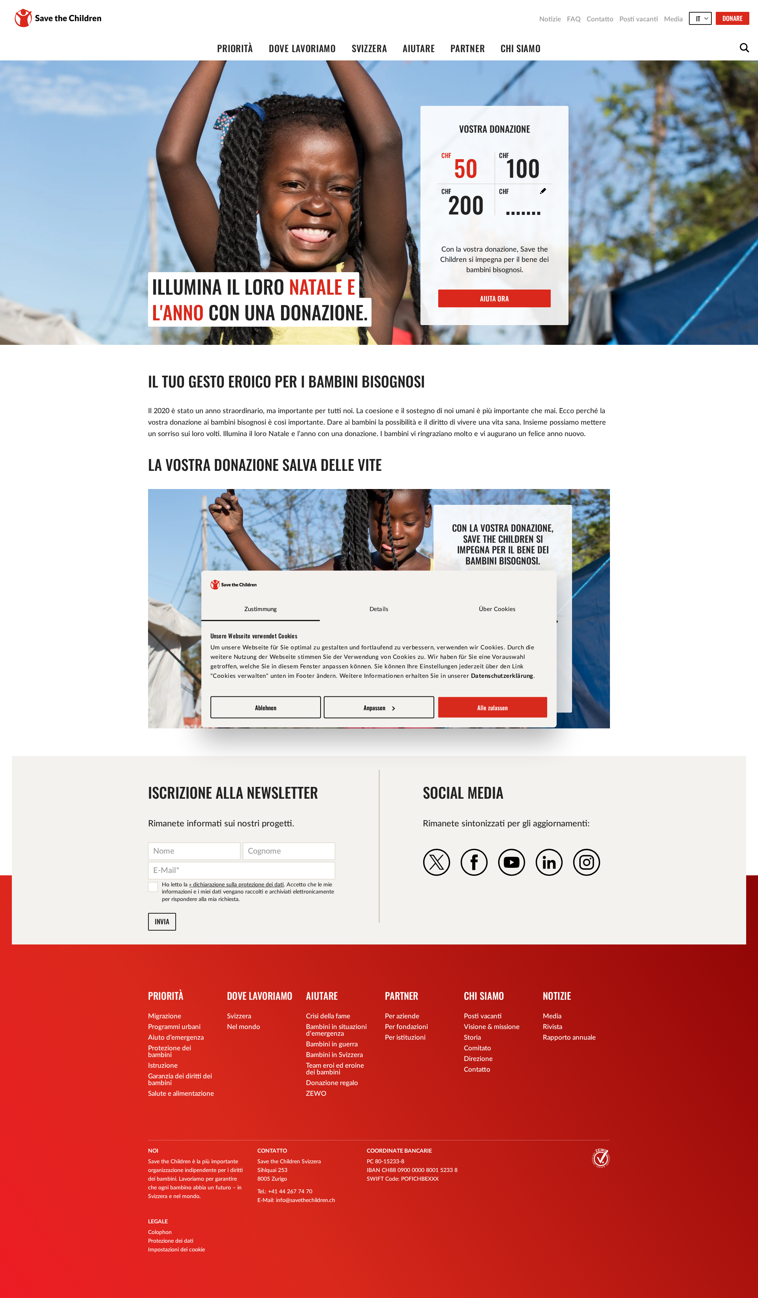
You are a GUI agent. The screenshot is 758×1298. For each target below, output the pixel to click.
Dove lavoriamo (302, 48)
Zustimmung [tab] (260, 609)
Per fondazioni (406, 1026)
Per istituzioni (405, 1037)
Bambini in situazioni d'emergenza (336, 1030)
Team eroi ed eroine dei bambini (335, 1069)
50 (459, 165)
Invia (162, 921)
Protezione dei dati (170, 1241)
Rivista (552, 1026)
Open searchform (744, 48)
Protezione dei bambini (169, 1051)
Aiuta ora (494, 298)
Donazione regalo (332, 1083)
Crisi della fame (328, 1016)
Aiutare (419, 48)
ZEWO (316, 1093)
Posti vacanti (638, 19)
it (698, 18)
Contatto (600, 19)
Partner (467, 48)
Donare (732, 18)
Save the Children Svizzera (58, 18)
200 (462, 201)
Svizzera (369, 48)
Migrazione (164, 1016)
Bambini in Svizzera (334, 1055)
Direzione (478, 1058)
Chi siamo (520, 48)
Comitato (477, 1048)
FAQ (574, 19)
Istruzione (163, 1065)
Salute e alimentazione (181, 1093)
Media (673, 19)
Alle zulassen (492, 707)
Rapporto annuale (569, 1037)
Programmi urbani (174, 1026)
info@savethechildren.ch (305, 1200)
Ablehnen (265, 707)
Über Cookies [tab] (497, 609)
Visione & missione (492, 1026)
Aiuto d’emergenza (176, 1037)
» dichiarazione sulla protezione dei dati (236, 885)
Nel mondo (243, 1026)
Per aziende (402, 1016)
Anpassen (374, 707)
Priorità (235, 48)
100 (519, 165)
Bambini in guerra (332, 1044)
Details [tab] (379, 609)
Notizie (550, 19)
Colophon (160, 1232)
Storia (472, 1037)
